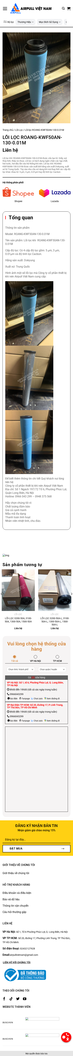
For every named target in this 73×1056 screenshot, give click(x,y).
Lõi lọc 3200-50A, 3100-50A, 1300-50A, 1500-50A (18, 620)
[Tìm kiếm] (63, 8)
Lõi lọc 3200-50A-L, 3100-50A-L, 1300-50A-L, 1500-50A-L (54, 621)
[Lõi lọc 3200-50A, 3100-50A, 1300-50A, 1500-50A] (18, 590)
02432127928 (27, 948)
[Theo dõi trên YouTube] (24, 999)
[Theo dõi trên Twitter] (18, 999)
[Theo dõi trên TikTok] (11, 999)
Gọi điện (13, 698)
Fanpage (26, 698)
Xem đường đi (53, 698)
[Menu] (5, 8)
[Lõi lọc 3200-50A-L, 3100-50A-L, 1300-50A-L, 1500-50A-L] (54, 590)
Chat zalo (38, 698)
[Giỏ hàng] (68, 8)
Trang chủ (8, 130)
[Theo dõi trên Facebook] (4, 999)
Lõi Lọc (19, 130)
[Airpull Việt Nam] (30, 8)
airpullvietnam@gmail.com (24, 955)
